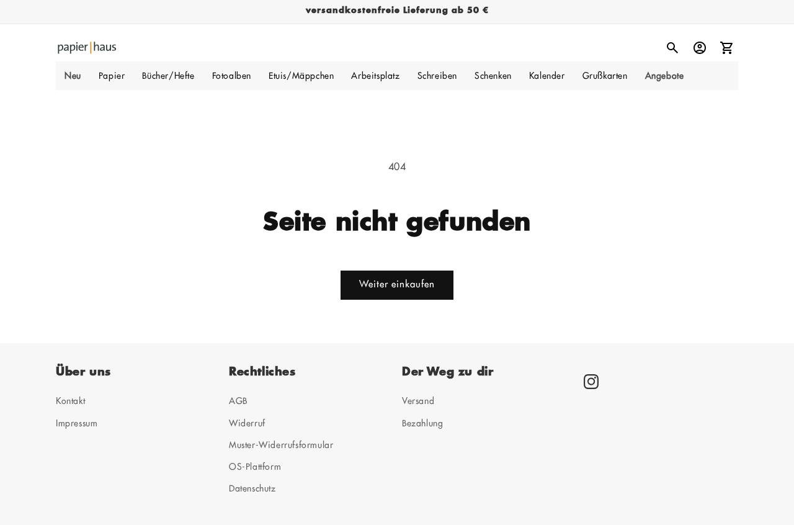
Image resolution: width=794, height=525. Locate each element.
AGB (238, 401)
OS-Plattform (255, 466)
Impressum (76, 422)
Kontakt (70, 401)
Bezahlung (422, 422)
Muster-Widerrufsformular (281, 444)
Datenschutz (252, 488)
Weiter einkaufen (397, 284)
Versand (418, 401)
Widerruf (247, 422)
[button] (112, 75)
